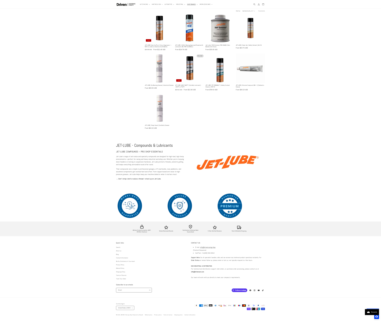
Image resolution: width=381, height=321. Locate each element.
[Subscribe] (149, 290)
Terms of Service (121, 275)
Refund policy (148, 315)
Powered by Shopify (138, 315)
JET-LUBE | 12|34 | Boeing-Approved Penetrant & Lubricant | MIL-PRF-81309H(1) (189, 46)
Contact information (189, 315)
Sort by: (238, 11)
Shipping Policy (120, 272)
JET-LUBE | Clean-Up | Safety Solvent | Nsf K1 (249, 45)
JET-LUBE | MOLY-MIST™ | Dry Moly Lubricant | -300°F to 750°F (188, 86)
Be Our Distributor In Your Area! (125, 261)
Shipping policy (178, 315)
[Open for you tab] (376, 316)
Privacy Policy (120, 265)
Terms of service (168, 315)
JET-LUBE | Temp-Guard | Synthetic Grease (157, 125)
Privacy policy (158, 315)
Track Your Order (121, 279)
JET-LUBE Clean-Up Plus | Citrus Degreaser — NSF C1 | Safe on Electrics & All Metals (158, 46)
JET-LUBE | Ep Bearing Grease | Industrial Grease (159, 85)
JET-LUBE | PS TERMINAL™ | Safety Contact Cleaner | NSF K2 (217, 86)
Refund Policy (120, 268)
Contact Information (122, 258)
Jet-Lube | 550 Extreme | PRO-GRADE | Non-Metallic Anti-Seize (217, 46)
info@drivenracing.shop (208, 247)
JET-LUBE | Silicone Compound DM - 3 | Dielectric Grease (250, 86)
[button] (145, 4)
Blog (117, 254)
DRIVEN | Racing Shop (126, 315)
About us (118, 251)
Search (118, 247)
